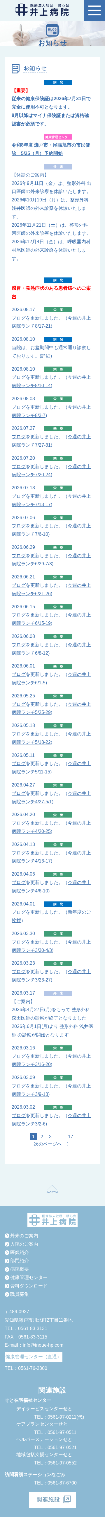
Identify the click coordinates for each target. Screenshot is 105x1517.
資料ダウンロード (29, 1285)
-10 (44, 534)
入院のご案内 (24, 1244)
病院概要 (19, 1269)
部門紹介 (19, 1260)
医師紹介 (19, 1252)
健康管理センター (29, 1277)
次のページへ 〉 (52, 1143)
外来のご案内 (24, 1235)
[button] (94, 10)
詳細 (45, 355)
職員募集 (19, 1294)
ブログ (19, 317)
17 (70, 1136)
